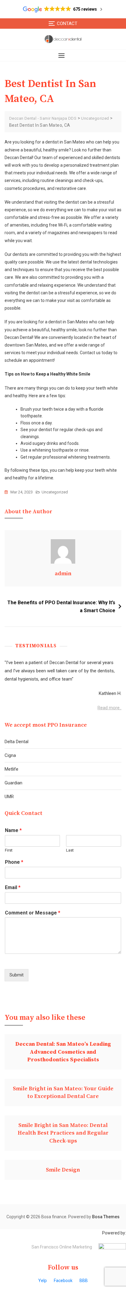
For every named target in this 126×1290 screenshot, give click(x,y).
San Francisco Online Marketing (61, 1247)
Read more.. (109, 707)
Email (12, 887)
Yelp (42, 1280)
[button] (63, 55)
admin (63, 573)
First (9, 850)
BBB (84, 1280)
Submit (16, 975)
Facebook (63, 1280)
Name (13, 830)
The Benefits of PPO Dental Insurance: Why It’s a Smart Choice (61, 606)
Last (70, 850)
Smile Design (63, 1169)
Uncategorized (55, 492)
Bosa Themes (106, 1216)
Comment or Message (32, 913)
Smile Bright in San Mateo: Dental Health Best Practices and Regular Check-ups (63, 1133)
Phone (14, 862)
